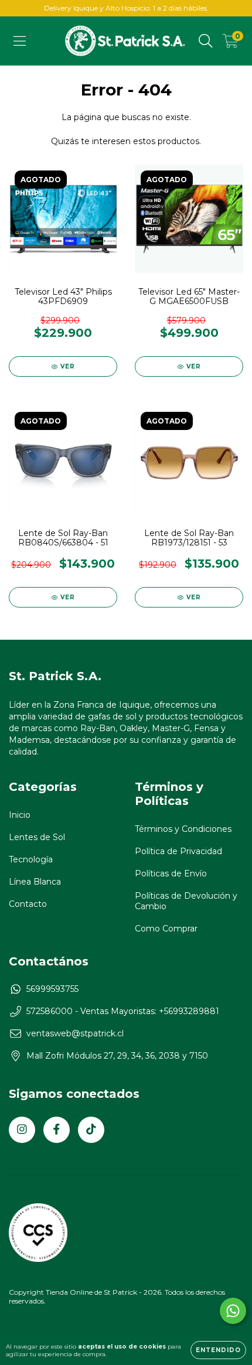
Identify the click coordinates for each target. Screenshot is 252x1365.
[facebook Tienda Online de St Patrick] (56, 1130)
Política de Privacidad (178, 851)
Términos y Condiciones (183, 829)
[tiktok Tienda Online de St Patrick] (91, 1130)
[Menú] (19, 41)
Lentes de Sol (37, 837)
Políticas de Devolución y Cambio (186, 901)
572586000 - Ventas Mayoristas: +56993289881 (122, 1011)
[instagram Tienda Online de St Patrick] (22, 1130)
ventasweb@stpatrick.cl (75, 1033)
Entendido (218, 1350)
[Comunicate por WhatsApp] (233, 1311)
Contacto (28, 904)
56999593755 (52, 989)
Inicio (19, 815)
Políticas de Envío (171, 873)
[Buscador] (205, 41)
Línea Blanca (35, 881)
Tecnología (31, 859)
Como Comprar (166, 928)
